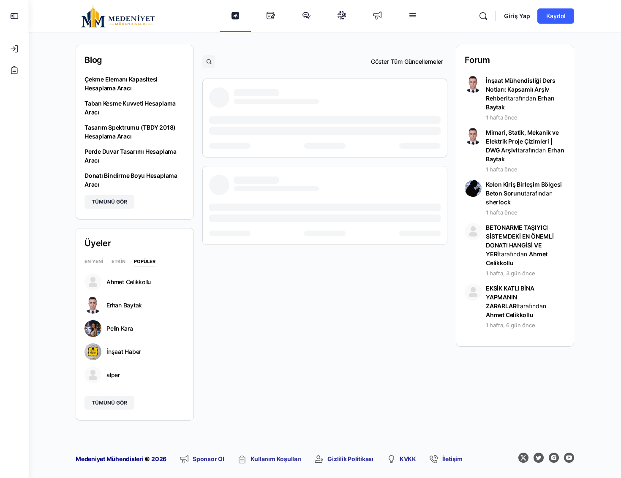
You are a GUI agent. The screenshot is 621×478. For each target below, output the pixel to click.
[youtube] (569, 458)
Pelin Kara (119, 328)
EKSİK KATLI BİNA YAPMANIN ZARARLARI (510, 297)
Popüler (144, 261)
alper (113, 375)
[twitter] (539, 458)
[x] (523, 458)
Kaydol (555, 15)
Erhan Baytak (124, 305)
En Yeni (93, 261)
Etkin (118, 261)
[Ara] (483, 16)
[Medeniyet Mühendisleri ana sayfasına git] (118, 15)
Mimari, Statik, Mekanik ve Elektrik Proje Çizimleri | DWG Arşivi (522, 141)
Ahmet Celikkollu (128, 282)
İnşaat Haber (123, 351)
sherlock (498, 202)
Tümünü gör (109, 201)
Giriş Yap (517, 15)
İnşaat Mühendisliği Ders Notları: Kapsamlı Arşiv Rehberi (521, 89)
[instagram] (554, 458)
